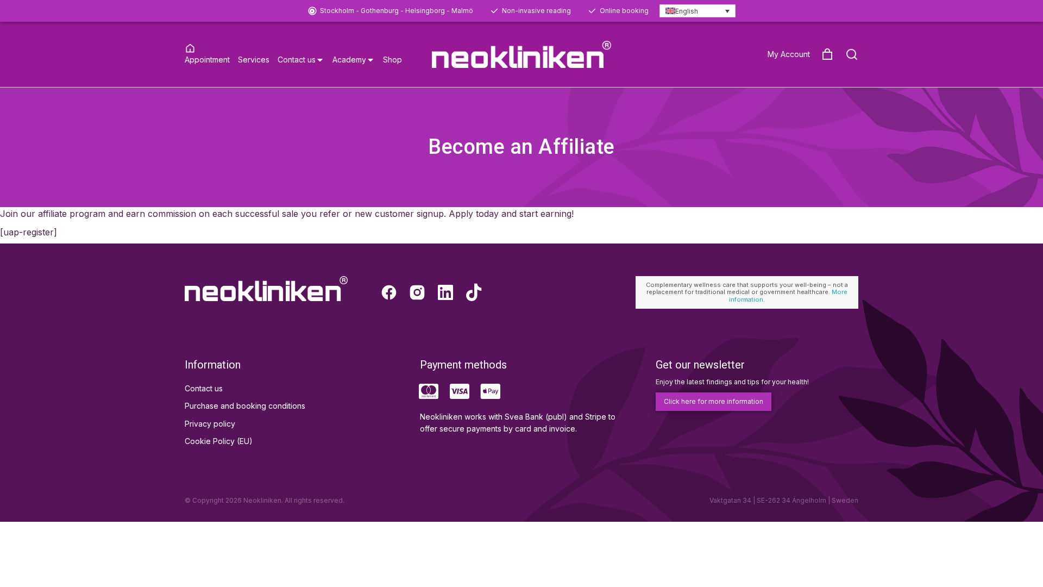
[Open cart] (827, 54)
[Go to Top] (1020, 564)
